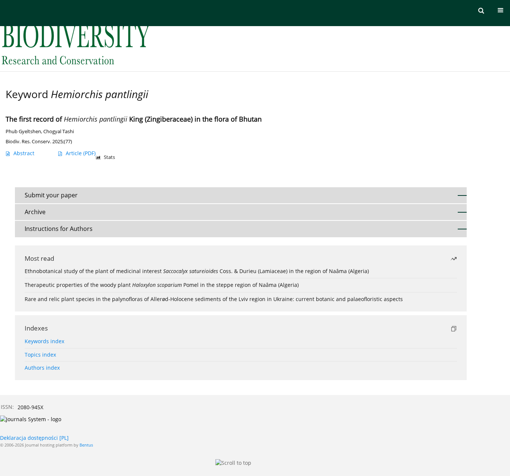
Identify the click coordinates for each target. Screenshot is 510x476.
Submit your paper (51, 195)
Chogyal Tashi (58, 131)
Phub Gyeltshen (23, 131)
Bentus (86, 445)
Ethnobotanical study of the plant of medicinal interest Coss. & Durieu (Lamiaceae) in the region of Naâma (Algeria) (197, 271)
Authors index (42, 367)
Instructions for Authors (59, 229)
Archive (35, 212)
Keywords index (44, 341)
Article (81, 153)
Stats (109, 157)
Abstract (23, 153)
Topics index (40, 354)
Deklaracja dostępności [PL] (34, 437)
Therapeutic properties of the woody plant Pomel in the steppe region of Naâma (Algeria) (162, 284)
